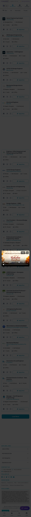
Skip (23, 252)
